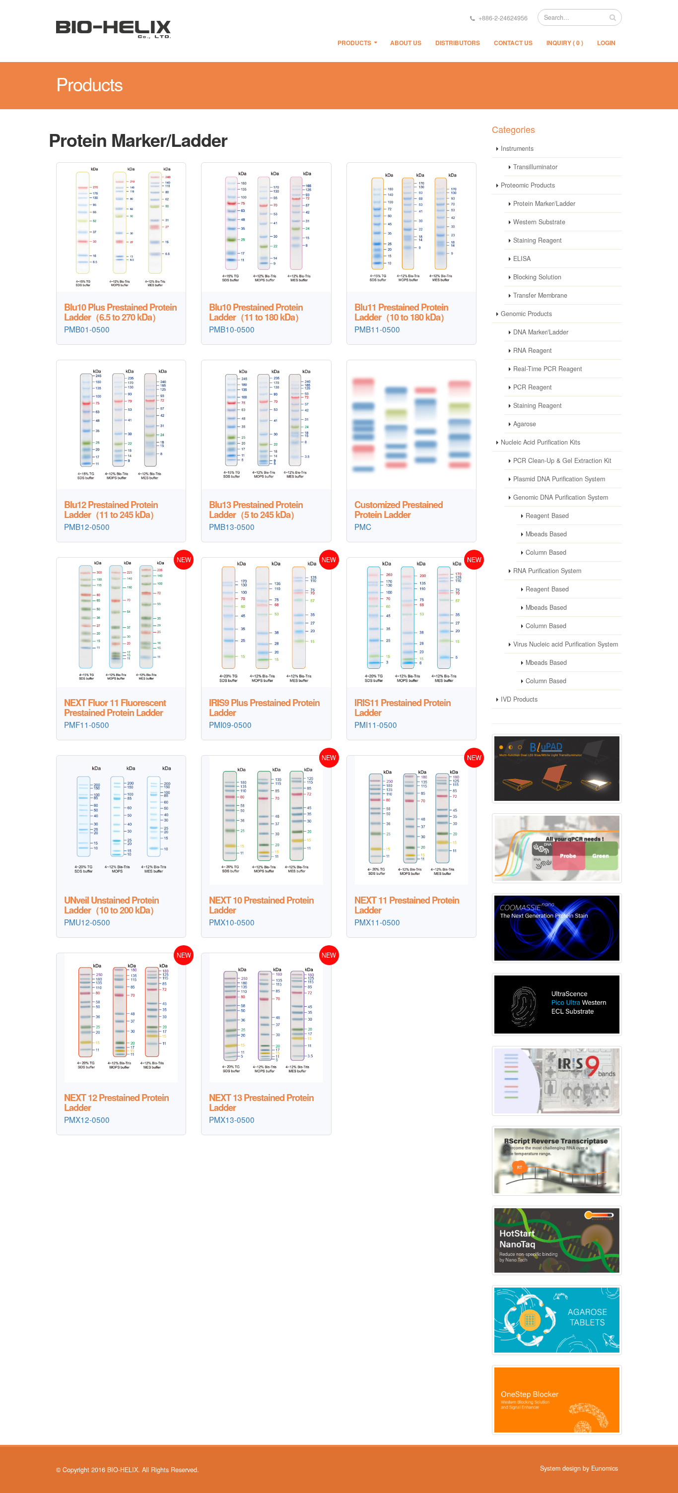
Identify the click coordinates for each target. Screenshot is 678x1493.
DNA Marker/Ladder (540, 331)
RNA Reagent (532, 350)
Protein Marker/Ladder (544, 203)
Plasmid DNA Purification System (559, 478)
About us (405, 42)
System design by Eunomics (579, 1468)
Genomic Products (526, 313)
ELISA (522, 258)
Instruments (517, 148)
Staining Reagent (537, 240)
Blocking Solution (537, 276)
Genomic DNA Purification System (560, 497)
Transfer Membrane (540, 295)
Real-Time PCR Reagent (547, 368)
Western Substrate (539, 221)
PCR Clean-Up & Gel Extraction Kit (562, 460)
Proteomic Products (528, 185)
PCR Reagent (532, 387)
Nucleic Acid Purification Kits (540, 442)
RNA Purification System (547, 570)
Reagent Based (547, 515)
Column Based (546, 552)
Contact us (513, 42)
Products (354, 42)
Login (606, 42)
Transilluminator (535, 166)
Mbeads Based (546, 533)
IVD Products (519, 699)
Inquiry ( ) (564, 42)
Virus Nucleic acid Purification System (565, 644)
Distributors (457, 42)
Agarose (524, 423)
